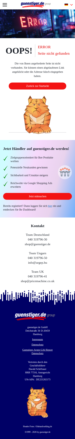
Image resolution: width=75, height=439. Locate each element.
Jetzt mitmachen (37, 196)
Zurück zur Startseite (37, 86)
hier (55, 206)
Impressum (37, 339)
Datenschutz (38, 344)
